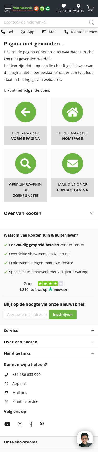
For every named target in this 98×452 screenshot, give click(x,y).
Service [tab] (11, 330)
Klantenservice (25, 401)
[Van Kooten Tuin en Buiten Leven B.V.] (33, 9)
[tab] (49, 213)
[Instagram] (20, 424)
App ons (19, 383)
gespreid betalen (44, 245)
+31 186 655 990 (26, 374)
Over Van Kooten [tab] (20, 341)
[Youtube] (7, 424)
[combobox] (49, 22)
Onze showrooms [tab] (20, 442)
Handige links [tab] (17, 353)
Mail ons (19, 392)
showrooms (38, 253)
